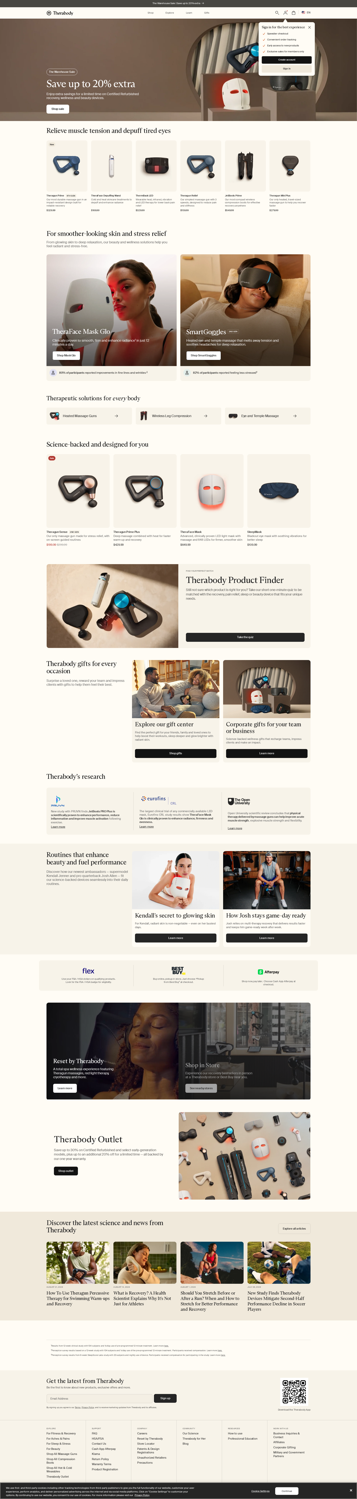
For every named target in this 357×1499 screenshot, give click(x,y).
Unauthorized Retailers (151, 1458)
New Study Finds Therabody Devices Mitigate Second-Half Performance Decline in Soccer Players (276, 1301)
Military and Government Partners (289, 1454)
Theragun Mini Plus (279, 195)
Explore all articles (294, 1229)
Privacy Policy (142, 1495)
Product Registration (105, 1469)
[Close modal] (309, 27)
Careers (142, 1433)
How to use (235, 1433)
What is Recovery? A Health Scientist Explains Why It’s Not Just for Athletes (142, 1298)
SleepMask (254, 532)
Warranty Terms (101, 1464)
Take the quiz (245, 637)
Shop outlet (65, 1171)
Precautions (144, 1463)
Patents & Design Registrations (148, 1451)
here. (166, 1345)
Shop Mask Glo (66, 355)
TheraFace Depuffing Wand (106, 195)
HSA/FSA (98, 1439)
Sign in (286, 68)
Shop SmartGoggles (203, 355)
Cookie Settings (260, 1490)
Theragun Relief (189, 195)
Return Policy (100, 1459)
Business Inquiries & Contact (286, 1435)
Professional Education (243, 1439)
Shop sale (58, 109)
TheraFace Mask (191, 532)
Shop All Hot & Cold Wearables (59, 1469)
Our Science (190, 1433)
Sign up (165, 1398)
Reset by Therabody (150, 1439)
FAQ (94, 1433)
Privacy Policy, (88, 1407)
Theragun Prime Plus (126, 532)
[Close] (351, 1490)
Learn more (58, 827)
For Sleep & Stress (58, 1444)
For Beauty (53, 1449)
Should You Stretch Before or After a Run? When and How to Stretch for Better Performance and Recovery (210, 1301)
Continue (287, 1490)
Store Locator (146, 1444)
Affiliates (279, 1442)
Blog (185, 1444)
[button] (150, 13)
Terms (78, 1407)
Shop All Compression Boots (60, 1461)
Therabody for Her (194, 1439)
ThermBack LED (144, 195)
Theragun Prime (55, 195)
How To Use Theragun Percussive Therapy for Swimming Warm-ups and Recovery (78, 1298)
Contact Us (99, 1444)
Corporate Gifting (284, 1447)
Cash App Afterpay (104, 1449)
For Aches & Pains (58, 1439)
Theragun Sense (56, 532)
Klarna (96, 1454)
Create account (286, 59)
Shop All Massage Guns (61, 1454)
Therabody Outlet (57, 1477)
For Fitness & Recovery (61, 1433)
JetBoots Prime (233, 195)
